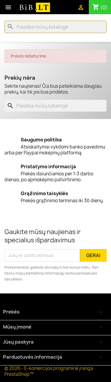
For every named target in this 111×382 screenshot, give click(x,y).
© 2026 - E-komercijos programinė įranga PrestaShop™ (48, 371)
